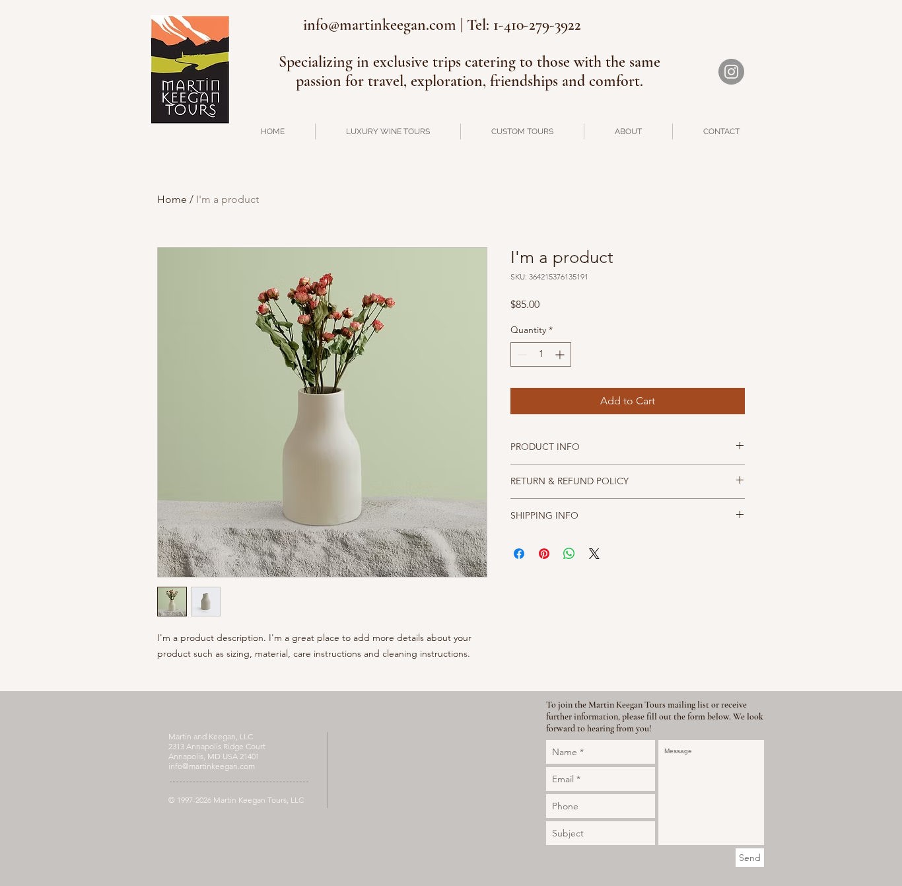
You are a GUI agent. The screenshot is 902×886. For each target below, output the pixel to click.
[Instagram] (731, 72)
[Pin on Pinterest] (544, 554)
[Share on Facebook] (519, 554)
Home (172, 199)
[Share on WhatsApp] (569, 554)
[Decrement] (520, 354)
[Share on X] (594, 554)
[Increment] (561, 354)
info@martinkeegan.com (211, 766)
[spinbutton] (541, 354)
